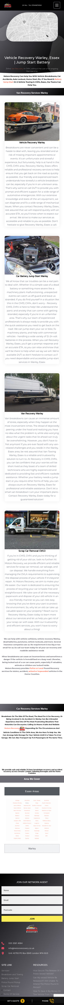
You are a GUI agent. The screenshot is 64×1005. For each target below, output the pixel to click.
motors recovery (11, 728)
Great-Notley (17, 830)
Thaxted (27, 835)
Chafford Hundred (37, 805)
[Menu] (57, 5)
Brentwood (17, 833)
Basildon (17, 815)
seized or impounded (38, 671)
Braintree (17, 828)
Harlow (37, 810)
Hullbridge (36, 815)
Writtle (27, 825)
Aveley (46, 805)
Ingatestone (37, 818)
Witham (46, 830)
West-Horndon (17, 810)
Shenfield (27, 800)
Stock (37, 820)
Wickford (47, 828)
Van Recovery (17, 68)
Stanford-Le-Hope (46, 810)
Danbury (27, 818)
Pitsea (17, 823)
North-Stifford (17, 805)
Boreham (27, 813)
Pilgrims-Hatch (17, 838)
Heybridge (37, 830)
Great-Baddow (27, 820)
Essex (46, 833)
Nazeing (47, 823)
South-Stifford (17, 807)
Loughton (37, 823)
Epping (27, 838)
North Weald (37, 800)
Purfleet (37, 835)
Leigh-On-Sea (36, 825)
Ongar (37, 833)
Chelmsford (27, 810)
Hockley (37, 813)
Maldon (37, 828)
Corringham (46, 813)
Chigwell (27, 828)
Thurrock (27, 815)
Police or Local (36, 668)
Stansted (46, 815)
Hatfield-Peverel (27, 823)
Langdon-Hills (17, 820)
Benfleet (17, 825)
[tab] (32, 791)
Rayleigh (37, 838)
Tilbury (46, 818)
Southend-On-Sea (46, 807)
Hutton (17, 835)
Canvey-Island (27, 807)
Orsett (36, 807)
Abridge (17, 800)
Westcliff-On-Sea (46, 825)
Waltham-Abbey (47, 820)
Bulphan (17, 813)
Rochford (46, 800)
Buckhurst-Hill (27, 805)
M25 (47, 835)
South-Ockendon (46, 802)
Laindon (17, 818)
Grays (37, 802)
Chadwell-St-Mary (17, 802)
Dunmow (27, 830)
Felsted (27, 833)
